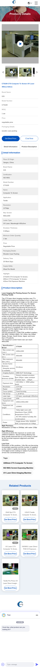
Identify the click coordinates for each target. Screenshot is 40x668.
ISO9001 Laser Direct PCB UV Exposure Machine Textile (29, 548)
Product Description (29, 147)
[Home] (20, 606)
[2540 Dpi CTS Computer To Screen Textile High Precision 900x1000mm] (10, 500)
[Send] (37, 664)
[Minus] (37, 615)
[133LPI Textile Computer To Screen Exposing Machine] (29, 500)
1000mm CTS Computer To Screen (17, 463)
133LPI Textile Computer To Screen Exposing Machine (29, 513)
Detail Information (10, 147)
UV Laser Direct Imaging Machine (17, 473)
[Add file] (2, 664)
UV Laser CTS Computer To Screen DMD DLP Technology (10, 548)
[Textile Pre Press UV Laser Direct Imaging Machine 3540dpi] (10, 569)
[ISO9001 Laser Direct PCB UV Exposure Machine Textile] (29, 534)
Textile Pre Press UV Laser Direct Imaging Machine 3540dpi (10, 582)
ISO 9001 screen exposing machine (18, 468)
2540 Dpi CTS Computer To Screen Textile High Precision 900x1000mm (10, 513)
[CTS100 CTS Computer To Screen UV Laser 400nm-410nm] (20, 43)
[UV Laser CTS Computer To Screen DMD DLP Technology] (10, 534)
